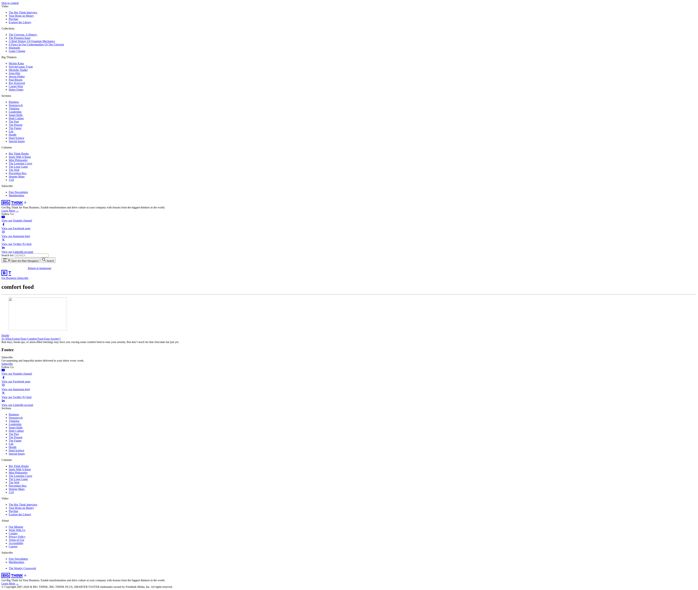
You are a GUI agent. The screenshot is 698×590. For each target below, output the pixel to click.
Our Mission (16, 526)
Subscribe (22, 278)
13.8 (11, 179)
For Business (9, 278)
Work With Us (17, 530)
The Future (15, 128)
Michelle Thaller (18, 69)
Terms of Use (16, 539)
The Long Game (18, 166)
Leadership (15, 111)
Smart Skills (16, 115)
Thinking (14, 108)
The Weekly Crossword (22, 568)
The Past (14, 121)
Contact (13, 533)
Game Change (17, 51)
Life (11, 131)
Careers (13, 546)
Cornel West (16, 86)
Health (12, 134)
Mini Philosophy (18, 160)
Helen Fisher (16, 89)
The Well (14, 170)
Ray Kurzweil (17, 83)
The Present (15, 124)
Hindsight (14, 47)
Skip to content (10, 3)
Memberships (16, 195)
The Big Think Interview (23, 12)
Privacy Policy (17, 536)
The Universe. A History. (23, 34)
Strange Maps (17, 176)
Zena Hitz (14, 73)
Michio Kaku (16, 63)
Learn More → (10, 210)
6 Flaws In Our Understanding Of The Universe (36, 44)
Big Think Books (19, 153)
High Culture (16, 118)
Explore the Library (20, 22)
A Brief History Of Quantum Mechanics (32, 41)
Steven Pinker (17, 76)
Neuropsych (16, 105)
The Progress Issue (19, 37)
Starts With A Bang (20, 156)
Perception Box (18, 173)
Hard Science (16, 137)
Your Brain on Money (21, 15)
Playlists (13, 19)
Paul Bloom (15, 79)
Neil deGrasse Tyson (21, 66)
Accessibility (16, 543)
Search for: (7, 255)
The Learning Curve (20, 163)
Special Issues (17, 141)
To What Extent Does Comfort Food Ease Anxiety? (31, 338)
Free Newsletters (18, 192)
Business (14, 101)
